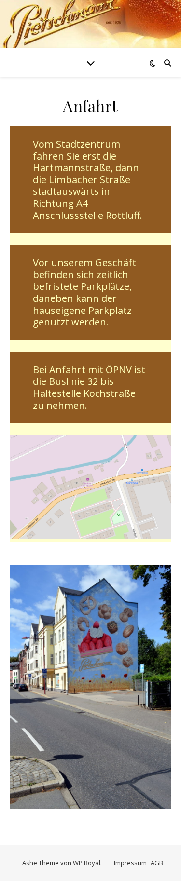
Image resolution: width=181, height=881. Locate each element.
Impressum (130, 862)
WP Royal (86, 862)
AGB (157, 862)
